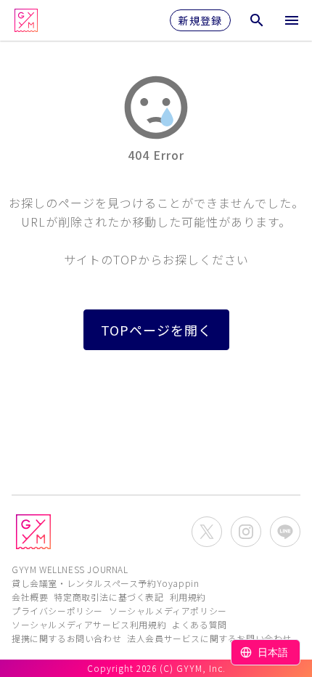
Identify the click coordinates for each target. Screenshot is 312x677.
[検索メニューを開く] (257, 20)
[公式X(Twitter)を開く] (207, 531)
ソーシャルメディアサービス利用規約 (89, 624)
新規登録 (200, 20)
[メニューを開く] (291, 20)
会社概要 (30, 597)
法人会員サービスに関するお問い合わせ (209, 638)
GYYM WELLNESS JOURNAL (70, 569)
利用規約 (188, 597)
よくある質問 (199, 624)
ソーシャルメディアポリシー (168, 610)
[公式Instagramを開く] (246, 531)
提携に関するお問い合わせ (66, 638)
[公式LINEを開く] (285, 531)
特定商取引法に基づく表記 (108, 597)
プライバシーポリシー (57, 610)
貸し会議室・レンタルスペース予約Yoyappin (105, 583)
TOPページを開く (156, 329)
